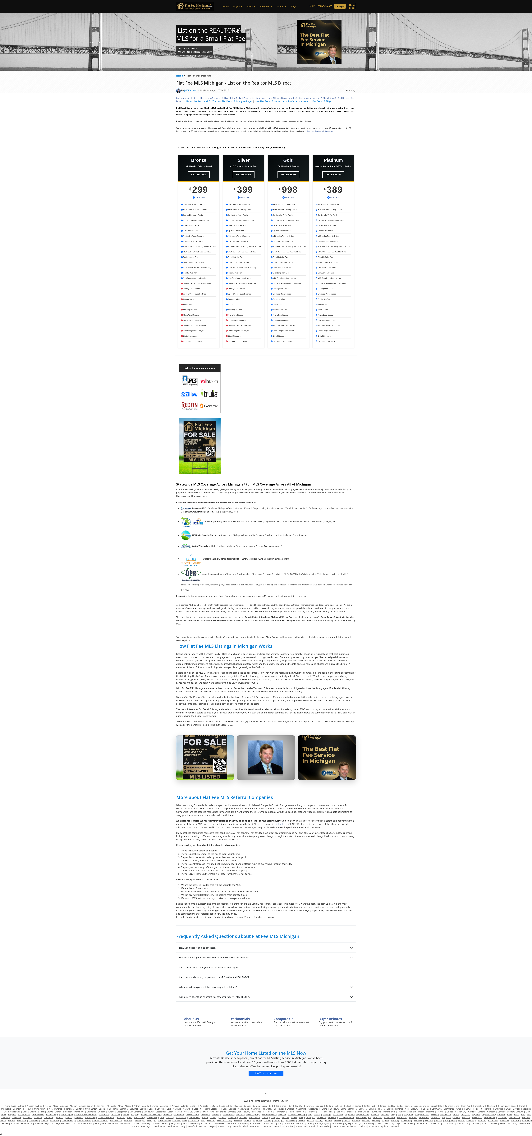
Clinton (381, 1108)
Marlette (413, 1117)
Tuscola (475, 1123)
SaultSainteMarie (191, 1123)
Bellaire (338, 1106)
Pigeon (385, 1120)
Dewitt (50, 1111)
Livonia (285, 1117)
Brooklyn (27, 1108)
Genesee (491, 1111)
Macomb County (346, 1117)
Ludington (310, 1117)
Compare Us (283, 1018)
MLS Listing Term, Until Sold (283, 236)
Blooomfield (503, 1106)
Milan (3, 1120)
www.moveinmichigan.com (200, 511)
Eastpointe (161, 1111)
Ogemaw (257, 1120)
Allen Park (100, 1106)
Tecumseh (408, 1123)
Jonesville (78, 1117)
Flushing (340, 1111)
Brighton (17, 1108)
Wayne (212, 1126)
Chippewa (334, 1108)
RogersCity (527, 1120)
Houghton (408, 1114)
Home (225, 6)
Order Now (198, 174)
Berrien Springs (421, 1106)
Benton (358, 1106)
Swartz (379, 1123)
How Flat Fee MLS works (267, 101)
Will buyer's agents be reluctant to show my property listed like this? (214, 996)
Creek (508, 1108)
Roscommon (26, 1123)
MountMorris (116, 1120)
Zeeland (395, 1126)
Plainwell (418, 1120)
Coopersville (487, 1108)
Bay (290, 1106)
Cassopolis (216, 1108)
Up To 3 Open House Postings (194, 294)
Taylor (399, 1123)
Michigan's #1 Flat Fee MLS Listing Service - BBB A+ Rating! (206, 98)
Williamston (352, 1126)
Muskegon (140, 1120)
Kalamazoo (90, 1117)
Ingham (476, 1114)
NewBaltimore (164, 1120)
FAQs (293, 6)
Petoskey (366, 1120)
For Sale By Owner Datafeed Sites (196, 220)
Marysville (446, 1117)
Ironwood (27, 1117)
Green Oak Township (151, 1114)
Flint (331, 1111)
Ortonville (291, 1120)
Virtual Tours (188, 304)
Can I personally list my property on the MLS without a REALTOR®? (214, 977)
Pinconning (406, 1120)
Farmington (279, 1111)
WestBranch (255, 1126)
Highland (349, 1114)
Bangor (247, 1106)
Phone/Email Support (191, 315)
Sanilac (165, 1123)
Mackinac (321, 1117)
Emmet (231, 1111)
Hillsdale (375, 1114)
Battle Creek (281, 1106)
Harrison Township (296, 1114)
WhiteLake (324, 1126)
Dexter (58, 1111)
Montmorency (68, 1120)
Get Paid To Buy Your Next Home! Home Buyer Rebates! (268, 98)
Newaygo (151, 1120)
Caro (169, 1108)
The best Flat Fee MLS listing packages (232, 101)
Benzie (383, 1106)
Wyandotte (374, 1126)
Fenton (290, 1111)
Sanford (156, 1123)
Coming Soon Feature (191, 289)
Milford (11, 1120)
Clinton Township (395, 1108)
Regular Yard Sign (190, 273)
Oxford (347, 1120)
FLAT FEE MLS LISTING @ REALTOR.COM (199, 247)
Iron (523, 1114)
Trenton (460, 1123)
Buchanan (69, 1108)
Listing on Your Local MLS (193, 241)
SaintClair (70, 1123)
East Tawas (149, 1111)
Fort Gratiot (363, 1111)
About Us (281, 6)
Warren (135, 1126)
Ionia (509, 1114)
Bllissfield (491, 1106)
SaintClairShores (85, 1123)
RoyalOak (49, 1123)
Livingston (275, 1117)
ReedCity (471, 1120)
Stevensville (337, 1123)
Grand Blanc (24, 1114)
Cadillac (102, 1108)
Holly (393, 1114)
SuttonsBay (369, 1123)
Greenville (167, 1114)
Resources (265, 6)
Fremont (440, 1111)
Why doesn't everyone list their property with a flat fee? (208, 987)
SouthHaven (255, 1123)
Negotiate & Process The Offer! (194, 325)
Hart (310, 1114)
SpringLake (288, 1123)
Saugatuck (175, 1123)
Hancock (240, 1114)
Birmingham (478, 1106)
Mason (456, 1117)
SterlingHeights (322, 1123)
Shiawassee (218, 1123)
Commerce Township (453, 1108)
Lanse (205, 1117)
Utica (483, 1123)
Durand (111, 1111)
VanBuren (493, 1123)
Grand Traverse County (86, 1114)
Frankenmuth (389, 1111)
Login (352, 6)
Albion (39, 1106)
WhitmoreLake (338, 1126)
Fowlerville (376, 1111)
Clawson (363, 1108)
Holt (399, 1114)
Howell (434, 1114)
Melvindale (477, 1117)
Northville (194, 1120)
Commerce (437, 1108)
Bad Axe (238, 1106)
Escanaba (256, 1111)
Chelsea (290, 1108)
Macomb (332, 1117)
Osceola (301, 1120)
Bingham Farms (451, 1106)
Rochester (504, 1120)
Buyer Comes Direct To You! (193, 262)
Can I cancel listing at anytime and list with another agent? (209, 967)
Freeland (430, 1111)
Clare (343, 1108)
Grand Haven (38, 1114)
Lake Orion (181, 1117)
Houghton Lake (422, 1114)
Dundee (101, 1111)
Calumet (134, 1108)
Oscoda (310, 1120)
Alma (120, 1106)
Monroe (44, 1120)
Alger (55, 1106)
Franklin (412, 1111)
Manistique (389, 1117)
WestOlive (279, 1126)
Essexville (267, 1111)
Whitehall (313, 1126)
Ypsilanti (385, 1126)
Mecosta (466, 1117)
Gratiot (126, 1114)
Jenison (68, 1117)
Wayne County (224, 1126)
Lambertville (194, 1117)
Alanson (30, 1106)
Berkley (391, 1106)
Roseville (39, 1123)
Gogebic (12, 1114)
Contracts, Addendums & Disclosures (197, 283)
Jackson (59, 1117)
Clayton (372, 1108)
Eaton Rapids (181, 1111)
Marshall (435, 1117)
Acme (7, 1106)
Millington (21, 1120)
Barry (264, 1106)
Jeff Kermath (190, 90)
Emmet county (243, 1111)
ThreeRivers (434, 1123)
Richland (482, 1120)
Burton (79, 1108)
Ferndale (300, 1111)
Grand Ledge (52, 1114)
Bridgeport (6, 1108)
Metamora (502, 1117)
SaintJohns (113, 1123)
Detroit (41, 1111)
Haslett (317, 1114)
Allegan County (86, 1106)
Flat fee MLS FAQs (321, 101)
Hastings (327, 1114)
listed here (281, 824)
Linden (265, 1117)
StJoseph (349, 1123)
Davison (516, 1108)
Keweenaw (152, 1117)
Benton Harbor (370, 1106)
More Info (200, 197)
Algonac (64, 1106)
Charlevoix (256, 1108)
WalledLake (524, 1123)
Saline (136, 1123)
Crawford (499, 1108)
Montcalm (54, 1120)
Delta (25, 1111)
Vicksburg (512, 1123)
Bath (271, 1106)
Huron (456, 1114)
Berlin (400, 1106)
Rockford (515, 1120)
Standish (300, 1123)
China (324, 1108)
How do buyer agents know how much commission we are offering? (214, 957)
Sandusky (145, 1123)
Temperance (421, 1123)
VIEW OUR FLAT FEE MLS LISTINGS (197, 252)
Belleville (348, 1106)
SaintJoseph (125, 1123)
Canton (143, 1108)
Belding (329, 1106)
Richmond (493, 1120)
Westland (267, 1126)
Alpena (128, 1106)
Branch (522, 1106)
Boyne (513, 1106)
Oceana (247, 1120)
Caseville (187, 1108)
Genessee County (506, 1111)
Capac (151, 1108)
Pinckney (395, 1120)
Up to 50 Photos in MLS (282, 231)
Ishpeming (49, 1117)
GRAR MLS (115, 1114)
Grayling (135, 1114)
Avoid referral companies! (296, 101)
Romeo (5, 1123)
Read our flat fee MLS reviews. (319, 131)
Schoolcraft (206, 1123)
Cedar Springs (229, 1108)
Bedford (319, 1106)
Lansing (213, 1117)
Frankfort (402, 1111)
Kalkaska (121, 1117)
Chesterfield (314, 1108)
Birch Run (465, 1106)
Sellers (250, 6)
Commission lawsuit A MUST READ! (317, 98)
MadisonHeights (363, 1117)
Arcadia (145, 1106)
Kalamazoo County (106, 1117)
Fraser (421, 1111)
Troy (468, 1123)
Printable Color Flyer (191, 257)
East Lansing (135, 1111)
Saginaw (60, 1123)
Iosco (516, 1114)
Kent (129, 1117)
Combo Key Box (189, 299)
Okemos (267, 1120)
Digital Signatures (190, 336)
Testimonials (239, 1018)
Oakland (211, 1120)
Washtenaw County (176, 1126)
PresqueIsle (450, 1120)
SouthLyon (268, 1123)
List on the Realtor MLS (198, 101)
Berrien (408, 1106)
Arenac (155, 1106)
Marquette (424, 1117)
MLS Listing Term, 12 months (239, 236)
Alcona (48, 1106)
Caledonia (113, 1108)
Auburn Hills (226, 1106)
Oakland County (224, 1120)
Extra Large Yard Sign (281, 273)
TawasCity (389, 1123)
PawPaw (356, 1120)
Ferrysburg (311, 1111)
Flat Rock (323, 1111)
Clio (407, 1108)
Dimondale (79, 1111)
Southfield (231, 1123)
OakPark (238, 1120)
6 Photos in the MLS (190, 231)
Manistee (377, 1117)
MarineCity (402, 1117)
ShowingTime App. (190, 310)
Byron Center (91, 1108)
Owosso (337, 1120)
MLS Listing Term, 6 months (193, 236)
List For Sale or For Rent (192, 226)
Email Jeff (340, 6)
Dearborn (527, 1108)
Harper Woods (269, 1114)
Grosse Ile (179, 1114)
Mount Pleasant (84, 1120)
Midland (526, 1117)
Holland (385, 1114)
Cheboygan (279, 1108)
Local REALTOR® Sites (282, 268)
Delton (33, 1111)
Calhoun (124, 1108)
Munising (128, 1120)
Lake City (170, 1117)
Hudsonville (445, 1114)
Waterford (192, 1126)
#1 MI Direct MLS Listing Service (195, 210)
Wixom (363, 1126)
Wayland (203, 1126)
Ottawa (328, 1120)
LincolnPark (254, 1117)
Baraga (256, 1106)
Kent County (139, 1117)
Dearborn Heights (12, 1111)
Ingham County (489, 1114)
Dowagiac (91, 1111)
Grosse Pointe (192, 1114)
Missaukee (34, 1120)
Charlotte (267, 1108)
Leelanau (232, 1117)
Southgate (243, 1123)
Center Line (243, 1108)
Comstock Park (472, 1108)
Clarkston (352, 1108)
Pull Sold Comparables (192, 320)
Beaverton (309, 1106)
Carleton (161, 1108)
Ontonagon (279, 1120)
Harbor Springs (253, 1114)
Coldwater (415, 1108)
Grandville (104, 1114)
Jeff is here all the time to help (194, 205)
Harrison (282, 1114)
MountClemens (101, 1120)
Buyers (237, 6)
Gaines (450, 1111)
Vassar (503, 1123)
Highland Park (362, 1114)
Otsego (319, 1120)
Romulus (15, 1123)
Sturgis (358, 1123)
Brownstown (39, 1108)
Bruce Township (54, 1108)
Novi (203, 1120)
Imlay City (465, 1114)
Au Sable (204, 1106)
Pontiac (439, 1120)
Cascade (177, 1108)
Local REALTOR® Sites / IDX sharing (197, 268)
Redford (461, 1120)
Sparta (278, 1123)
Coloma (426, 1108)
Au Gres (194, 1106)
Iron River (16, 1117)
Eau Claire (194, 1111)
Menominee (489, 1117)
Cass (196, 1108)
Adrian (21, 1106)
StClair (309, 1123)
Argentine (165, 1106)
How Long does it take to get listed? (197, 947)
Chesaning (301, 1108)
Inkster (501, 1114)
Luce (301, 1117)
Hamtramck (228, 1114)
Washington (146, 1126)
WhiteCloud (301, 1126)
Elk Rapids (221, 1111)
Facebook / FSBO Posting (192, 341)
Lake (162, 1117)
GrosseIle (205, 1114)
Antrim (137, 1106)
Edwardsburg (207, 1111)
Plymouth (429, 1120)
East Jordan (122, 1111)
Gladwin (519, 1111)
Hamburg (216, 1114)
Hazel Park (338, 1114)
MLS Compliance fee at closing (195, 278)
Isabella (38, 1117)
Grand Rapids (67, 1114)
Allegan (73, 1106)
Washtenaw (159, 1126)
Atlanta (184, 1106)
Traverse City (449, 1123)
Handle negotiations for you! (193, 331)
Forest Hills (351, 1111)
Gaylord (481, 1111)
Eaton (170, 1111)
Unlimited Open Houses (282, 294)
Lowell (294, 1117)
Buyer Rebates (330, 1018)
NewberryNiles (180, 1120)
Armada (175, 1106)
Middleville (514, 1117)
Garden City (460, 1111)
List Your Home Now (266, 1073)
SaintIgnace (100, 1123)
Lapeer (222, 1117)
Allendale (111, 1106)
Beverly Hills (436, 1106)
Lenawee (243, 1117)
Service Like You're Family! (193, 215)
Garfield (472, 1111)
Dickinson (67, 1111)
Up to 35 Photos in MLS (237, 231)
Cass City (204, 1108)
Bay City (298, 1106)
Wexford (290, 1126)
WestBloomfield (240, 1126)
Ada (14, 1106)
